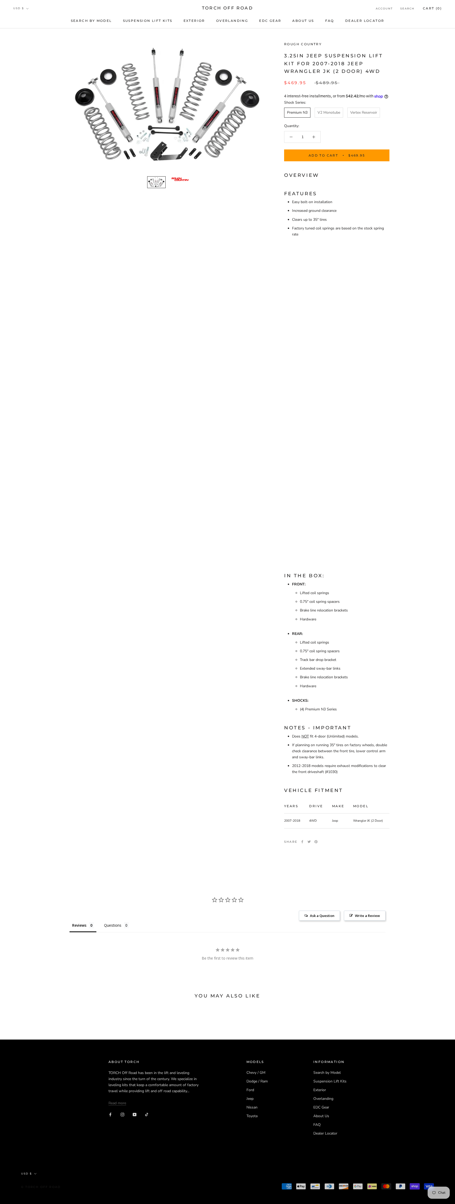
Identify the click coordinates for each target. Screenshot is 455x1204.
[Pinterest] (316, 841)
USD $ (18, 8)
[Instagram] (122, 1114)
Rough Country (303, 44)
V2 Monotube (329, 112)
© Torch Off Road (41, 1187)
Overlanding (232, 21)
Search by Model (91, 21)
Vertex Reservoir (363, 112)
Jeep (250, 1098)
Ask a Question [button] (322, 915)
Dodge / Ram (257, 1081)
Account (384, 8)
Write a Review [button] (367, 915)
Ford (250, 1089)
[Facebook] (302, 841)
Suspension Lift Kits (147, 21)
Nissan (252, 1107)
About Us (303, 21)
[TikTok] (147, 1114)
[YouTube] (134, 1114)
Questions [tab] (112, 925)
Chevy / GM (255, 1072)
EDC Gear (270, 21)
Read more (117, 1103)
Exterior (194, 21)
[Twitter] (309, 841)
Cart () (432, 8)
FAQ (329, 21)
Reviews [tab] (79, 925)
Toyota (252, 1115)
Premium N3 (297, 112)
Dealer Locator (364, 21)
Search (407, 8)
